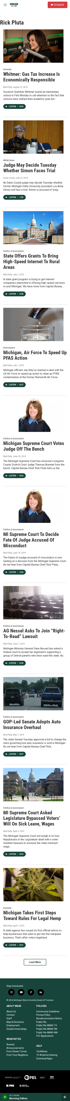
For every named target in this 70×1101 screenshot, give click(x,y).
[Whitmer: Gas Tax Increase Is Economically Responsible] (33, 46)
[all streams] (65, 1097)
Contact (11, 1015)
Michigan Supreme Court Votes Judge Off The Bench (33, 446)
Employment (13, 1025)
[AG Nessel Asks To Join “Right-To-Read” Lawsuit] (33, 602)
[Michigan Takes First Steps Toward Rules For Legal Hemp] (33, 884)
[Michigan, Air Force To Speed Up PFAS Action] (33, 324)
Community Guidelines (47, 1011)
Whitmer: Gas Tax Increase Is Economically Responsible (31, 77)
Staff (9, 1018)
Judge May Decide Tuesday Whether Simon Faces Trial (29, 168)
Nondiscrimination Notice (49, 1018)
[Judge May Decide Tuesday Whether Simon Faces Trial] (33, 137)
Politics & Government (13, 251)
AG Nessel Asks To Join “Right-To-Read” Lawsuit (34, 633)
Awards (10, 1044)
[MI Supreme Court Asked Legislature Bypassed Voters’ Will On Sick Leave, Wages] (33, 784)
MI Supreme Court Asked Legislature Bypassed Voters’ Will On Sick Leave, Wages (31, 818)
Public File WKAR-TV (46, 1025)
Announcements (15, 1048)
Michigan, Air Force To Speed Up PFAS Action (35, 355)
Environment (9, 347)
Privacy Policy (43, 1015)
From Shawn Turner (17, 1051)
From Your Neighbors (17, 1055)
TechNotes (41, 1051)
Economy (7, 69)
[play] (5, 1097)
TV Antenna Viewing (46, 1055)
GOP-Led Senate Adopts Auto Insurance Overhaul (32, 724)
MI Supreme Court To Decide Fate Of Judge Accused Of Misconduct (31, 539)
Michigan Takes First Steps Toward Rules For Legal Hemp (32, 915)
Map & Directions (15, 1022)
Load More (35, 962)
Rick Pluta (7, 87)
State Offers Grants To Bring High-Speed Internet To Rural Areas (31, 261)
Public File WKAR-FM (46, 1029)
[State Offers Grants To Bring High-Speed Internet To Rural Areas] (33, 227)
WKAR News (8, 160)
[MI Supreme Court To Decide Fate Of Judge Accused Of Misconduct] (33, 506)
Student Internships (17, 1029)
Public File (41, 1022)
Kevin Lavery (9, 178)
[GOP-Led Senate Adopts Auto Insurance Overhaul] (33, 693)
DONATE (59, 4)
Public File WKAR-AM (47, 1032)
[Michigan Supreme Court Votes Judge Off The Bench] (33, 415)
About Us (11, 1011)
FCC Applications (45, 1036)
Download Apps (44, 1058)
